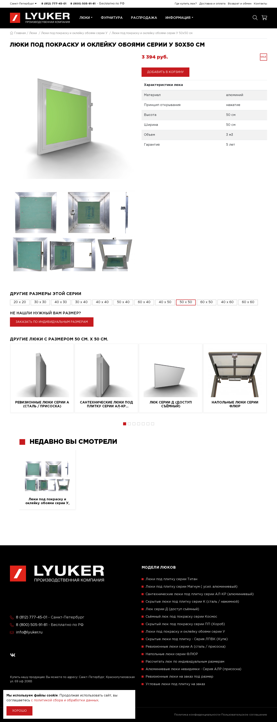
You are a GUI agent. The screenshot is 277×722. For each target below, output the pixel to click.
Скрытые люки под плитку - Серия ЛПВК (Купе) (187, 639)
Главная (20, 33)
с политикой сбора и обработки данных (64, 700)
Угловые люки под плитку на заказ (175, 684)
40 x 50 (165, 302)
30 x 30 (40, 302)
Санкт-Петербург (22, 4)
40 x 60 (227, 302)
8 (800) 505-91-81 (83, 4)
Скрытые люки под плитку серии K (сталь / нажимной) (192, 601)
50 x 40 (123, 302)
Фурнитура (112, 17)
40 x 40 (102, 302)
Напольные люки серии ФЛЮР (235, 404)
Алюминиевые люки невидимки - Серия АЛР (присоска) (193, 669)
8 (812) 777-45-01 (53, 4)
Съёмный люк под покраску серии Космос (181, 616)
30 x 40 (81, 302)
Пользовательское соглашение (244, 714)
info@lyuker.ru (29, 632)
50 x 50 (186, 302)
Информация (177, 17)
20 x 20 (20, 302)
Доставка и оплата (212, 4)
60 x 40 (144, 302)
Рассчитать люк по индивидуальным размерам (185, 661)
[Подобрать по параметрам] (255, 18)
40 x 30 (61, 302)
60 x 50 (206, 302)
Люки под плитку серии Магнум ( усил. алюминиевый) (191, 586)
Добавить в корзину (165, 72)
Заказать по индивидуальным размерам (52, 322)
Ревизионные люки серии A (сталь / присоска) (42, 404)
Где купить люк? (186, 4)
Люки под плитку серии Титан (171, 579)
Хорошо (19, 711)
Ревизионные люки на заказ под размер (179, 676)
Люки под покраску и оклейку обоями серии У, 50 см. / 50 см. (47, 501)
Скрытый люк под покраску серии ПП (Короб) (185, 624)
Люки (84, 17)
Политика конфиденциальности (197, 714)
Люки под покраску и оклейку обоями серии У (74, 33)
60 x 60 (248, 302)
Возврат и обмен (239, 4)
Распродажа (144, 17)
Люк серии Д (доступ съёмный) (171, 404)
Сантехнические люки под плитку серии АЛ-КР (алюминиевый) (106, 404)
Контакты (260, 4)
